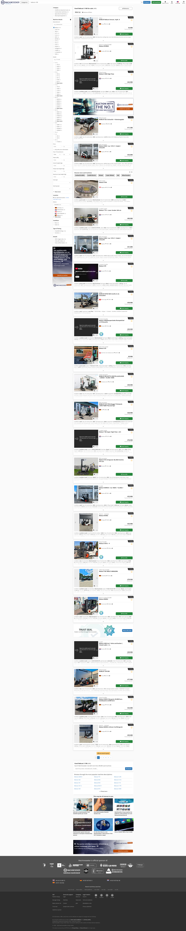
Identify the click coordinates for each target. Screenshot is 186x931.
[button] (183, 2)
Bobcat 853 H (98, 786)
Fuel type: (55, 180)
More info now (127, 630)
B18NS (59, 107)
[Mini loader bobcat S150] (86, 189)
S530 (58, 68)
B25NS (59, 99)
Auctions (58, 233)
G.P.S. (57, 33)
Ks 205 (116, 889)
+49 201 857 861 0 (87, 880)
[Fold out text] (103, 40)
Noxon (57, 46)
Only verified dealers (61, 243)
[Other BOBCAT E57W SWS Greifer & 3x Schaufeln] (86, 301)
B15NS (59, 105)
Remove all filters (87, 12)
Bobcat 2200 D (78, 777)
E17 (58, 76)
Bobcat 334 (77, 789)
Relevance (126, 8)
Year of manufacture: (58, 152)
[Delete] (142, 2)
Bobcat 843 (97, 780)
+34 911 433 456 (59, 883)
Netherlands (61, 209)
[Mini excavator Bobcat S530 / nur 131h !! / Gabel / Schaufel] (86, 153)
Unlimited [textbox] (57, 204)
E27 (58, 77)
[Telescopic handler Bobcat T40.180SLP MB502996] (86, 578)
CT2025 (59, 141)
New (57, 223)
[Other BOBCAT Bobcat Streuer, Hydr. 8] (86, 26)
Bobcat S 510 (117, 780)
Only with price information (61, 149)
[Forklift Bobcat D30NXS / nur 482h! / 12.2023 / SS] (86, 494)
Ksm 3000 (96, 889)
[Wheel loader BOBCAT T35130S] (86, 678)
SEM (56, 54)
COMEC (57, 50)
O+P (56, 40)
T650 (58, 92)
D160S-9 (59, 115)
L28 (58, 138)
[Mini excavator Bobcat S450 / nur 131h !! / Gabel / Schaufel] (86, 245)
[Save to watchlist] (132, 20)
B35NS (59, 103)
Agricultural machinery (61, 14)
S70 (58, 64)
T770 (58, 90)
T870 (58, 94)
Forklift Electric (91, 175)
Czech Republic (61, 213)
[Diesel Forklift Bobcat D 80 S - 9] (86, 550)
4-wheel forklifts (79, 175)
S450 (58, 66)
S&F (56, 31)
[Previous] (75, 26)
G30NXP (59, 130)
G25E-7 (59, 126)
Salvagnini (58, 48)
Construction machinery (62, 12)
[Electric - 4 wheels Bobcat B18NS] (86, 522)
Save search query (104, 753)
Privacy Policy (75, 928)
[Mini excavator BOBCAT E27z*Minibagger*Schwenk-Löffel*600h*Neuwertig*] (86, 411)
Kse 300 (103, 889)
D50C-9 (59, 112)
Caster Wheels (110, 175)
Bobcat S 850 (117, 789)
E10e (58, 79)
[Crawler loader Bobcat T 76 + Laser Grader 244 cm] (86, 217)
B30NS (59, 101)
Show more (104, 791)
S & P (57, 29)
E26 (58, 74)
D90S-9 (59, 114)
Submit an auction (125, 109)
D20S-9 (59, 117)
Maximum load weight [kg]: (59, 174)
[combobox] (62, 204)
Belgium (59, 215)
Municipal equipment (61, 15)
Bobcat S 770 (117, 786)
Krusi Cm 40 (71, 889)
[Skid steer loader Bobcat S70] (86, 355)
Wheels (101, 175)
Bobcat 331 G (78, 786)
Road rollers (79, 889)
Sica (56, 42)
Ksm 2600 (110, 889)
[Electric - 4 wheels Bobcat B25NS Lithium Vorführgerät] (86, 734)
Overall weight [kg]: (58, 163)
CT (56, 139)
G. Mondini (58, 52)
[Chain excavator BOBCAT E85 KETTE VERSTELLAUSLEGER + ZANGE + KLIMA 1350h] (86, 383)
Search (147, 2)
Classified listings (60, 231)
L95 (58, 136)
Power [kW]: (56, 157)
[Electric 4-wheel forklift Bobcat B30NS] (86, 606)
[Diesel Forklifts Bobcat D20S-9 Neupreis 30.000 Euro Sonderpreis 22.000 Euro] (86, 706)
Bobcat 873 (97, 789)
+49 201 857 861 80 (115, 880)
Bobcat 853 (97, 783)
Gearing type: (56, 186)
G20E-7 (59, 124)
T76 (58, 86)
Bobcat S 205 (117, 777)
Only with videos (60, 241)
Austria (59, 211)
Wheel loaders (126, 175)
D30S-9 (59, 119)
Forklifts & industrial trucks (62, 10)
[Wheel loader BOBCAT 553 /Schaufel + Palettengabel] (86, 126)
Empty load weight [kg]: (59, 168)
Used (57, 224)
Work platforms (88, 889)
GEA (57, 37)
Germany (60, 207)
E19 (58, 81)
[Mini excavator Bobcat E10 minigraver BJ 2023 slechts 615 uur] (86, 467)
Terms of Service (83, 928)
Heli (118, 175)
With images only (60, 239)
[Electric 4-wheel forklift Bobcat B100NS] (86, 53)
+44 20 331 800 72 (60, 880)
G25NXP (59, 128)
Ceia (56, 44)
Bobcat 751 (97, 777)
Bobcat (58, 27)
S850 (58, 70)
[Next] (96, 26)
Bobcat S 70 (117, 783)
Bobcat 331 (77, 783)
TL (56, 132)
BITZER (57, 39)
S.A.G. (57, 35)
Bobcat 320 (77, 780)
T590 (58, 88)
